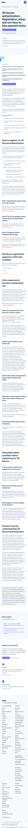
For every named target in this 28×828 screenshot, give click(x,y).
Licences (4, 801)
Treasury (4, 753)
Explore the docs (6, 689)
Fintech (16, 735)
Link (3, 735)
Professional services (20, 749)
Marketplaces (18, 724)
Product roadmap (19, 785)
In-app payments (19, 722)
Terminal (4, 751)
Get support (5, 812)
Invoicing (4, 731)
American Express (8, 268)
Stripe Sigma (5, 747)
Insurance (17, 742)
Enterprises (17, 708)
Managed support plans (7, 814)
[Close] (25, 821)
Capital (3, 715)
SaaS (16, 729)
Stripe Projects (18, 778)
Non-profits (17, 747)
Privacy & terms (5, 796)
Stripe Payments (13, 574)
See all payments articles (8, 619)
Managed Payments (6, 737)
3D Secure (15, 147)
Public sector (18, 750)
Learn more (5, 45)
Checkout (4, 717)
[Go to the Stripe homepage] (3, 701)
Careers (17, 787)
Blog (3, 789)
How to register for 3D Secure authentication (13, 66)
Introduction (5, 64)
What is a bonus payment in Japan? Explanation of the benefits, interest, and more (14, 625)
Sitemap (4, 803)
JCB (4, 270)
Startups (17, 709)
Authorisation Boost (6, 711)
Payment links (5, 738)
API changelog (18, 775)
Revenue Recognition (7, 746)
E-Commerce (18, 715)
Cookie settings (5, 805)
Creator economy (19, 733)
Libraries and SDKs (19, 777)
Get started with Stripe (8, 29)
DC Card (6, 273)
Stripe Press (18, 791)
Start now (5, 657)
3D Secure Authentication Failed (17, 513)
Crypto (3, 722)
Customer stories (6, 787)
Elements (4, 726)
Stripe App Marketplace (20, 759)
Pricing (3, 708)
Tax (3, 749)
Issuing (3, 733)
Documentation (18, 769)
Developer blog (18, 780)
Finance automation (19, 718)
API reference (18, 771)
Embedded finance (19, 717)
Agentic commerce (19, 711)
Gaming (16, 737)
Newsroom (17, 789)
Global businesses (19, 720)
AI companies (18, 731)
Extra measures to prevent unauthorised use (12, 72)
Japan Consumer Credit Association (10, 297)
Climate (4, 718)
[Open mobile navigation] (25, 2)
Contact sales (14, 657)
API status (17, 773)
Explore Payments (6, 675)
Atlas (3, 709)
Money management (19, 726)
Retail (16, 752)
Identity (4, 729)
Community (4, 791)
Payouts (4, 742)
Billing (3, 713)
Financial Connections (7, 727)
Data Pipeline (5, 724)
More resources (6, 6)
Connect (4, 720)
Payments (15, 6)
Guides (3, 785)
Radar (3, 744)
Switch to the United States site (9, 824)
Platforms (17, 727)
